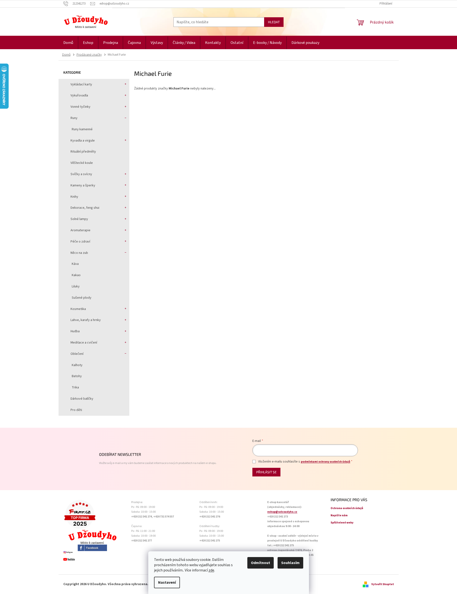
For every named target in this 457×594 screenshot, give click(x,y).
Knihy (74, 196)
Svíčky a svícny (81, 174)
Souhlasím (290, 562)
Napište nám (339, 515)
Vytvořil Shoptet (382, 584)
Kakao (76, 275)
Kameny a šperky (83, 185)
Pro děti (76, 410)
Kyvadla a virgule (83, 140)
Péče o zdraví (80, 241)
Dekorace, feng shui (85, 207)
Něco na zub (79, 252)
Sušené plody (81, 297)
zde (211, 570)
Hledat (274, 22)
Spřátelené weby (342, 523)
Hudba (75, 331)
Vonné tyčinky (80, 106)
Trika (75, 387)
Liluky (76, 286)
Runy (74, 118)
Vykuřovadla (79, 95)
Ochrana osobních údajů (347, 508)
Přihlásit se (266, 472)
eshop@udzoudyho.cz (282, 512)
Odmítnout (260, 562)
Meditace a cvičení (84, 342)
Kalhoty (77, 365)
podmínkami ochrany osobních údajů (325, 462)
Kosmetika (78, 309)
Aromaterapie (80, 230)
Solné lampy (79, 219)
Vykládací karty (81, 84)
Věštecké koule (82, 162)
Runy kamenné (82, 129)
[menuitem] (68, 42)
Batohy (77, 376)
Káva (75, 263)
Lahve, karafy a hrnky (86, 320)
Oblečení (77, 353)
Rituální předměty (83, 151)
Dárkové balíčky (82, 398)
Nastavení (167, 582)
